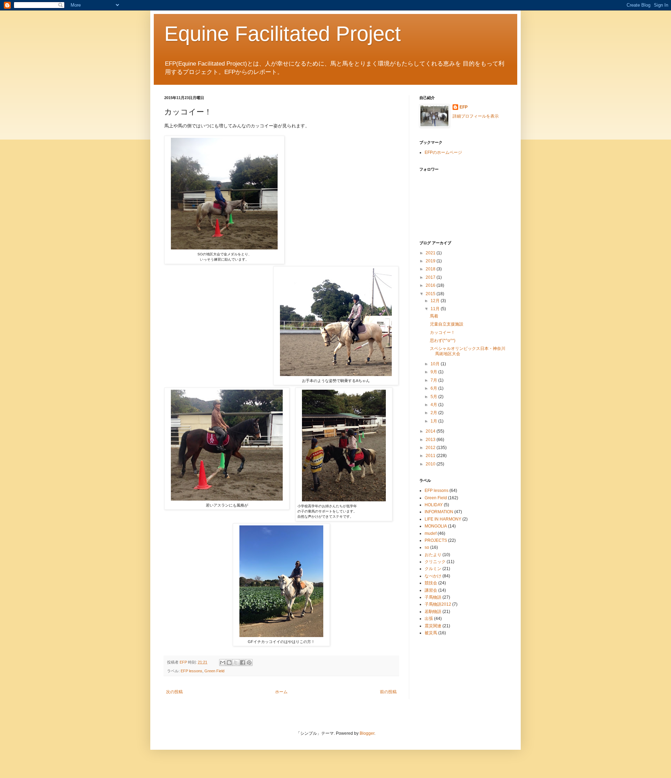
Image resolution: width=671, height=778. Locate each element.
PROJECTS (436, 540)
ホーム (281, 691)
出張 (429, 618)
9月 (434, 371)
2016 (431, 285)
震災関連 (433, 625)
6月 (434, 388)
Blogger (367, 733)
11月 (436, 308)
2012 (431, 447)
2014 (431, 431)
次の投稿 (174, 691)
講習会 (431, 590)
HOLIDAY (434, 504)
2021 (431, 252)
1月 (434, 421)
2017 (431, 277)
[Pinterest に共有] (249, 662)
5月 (434, 396)
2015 (431, 293)
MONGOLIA (436, 526)
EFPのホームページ (443, 152)
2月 (434, 412)
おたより (433, 554)
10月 (436, 363)
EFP (464, 107)
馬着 (434, 316)
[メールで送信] (222, 662)
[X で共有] (235, 662)
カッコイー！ (442, 332)
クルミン (433, 568)
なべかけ (433, 576)
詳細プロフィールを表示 (476, 116)
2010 (431, 464)
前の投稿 (388, 691)
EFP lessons (191, 671)
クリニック (435, 561)
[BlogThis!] (229, 662)
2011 (431, 455)
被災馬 (431, 632)
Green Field (214, 671)
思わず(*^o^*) (442, 340)
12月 (436, 300)
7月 (434, 380)
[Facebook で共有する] (242, 662)
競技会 (431, 583)
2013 (431, 439)
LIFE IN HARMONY (443, 519)
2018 (431, 269)
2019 (431, 261)
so (427, 547)
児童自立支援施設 (446, 324)
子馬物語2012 (438, 604)
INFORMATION (439, 511)
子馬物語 (433, 597)
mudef (430, 533)
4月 (434, 404)
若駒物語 (433, 611)
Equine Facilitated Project (282, 33)
